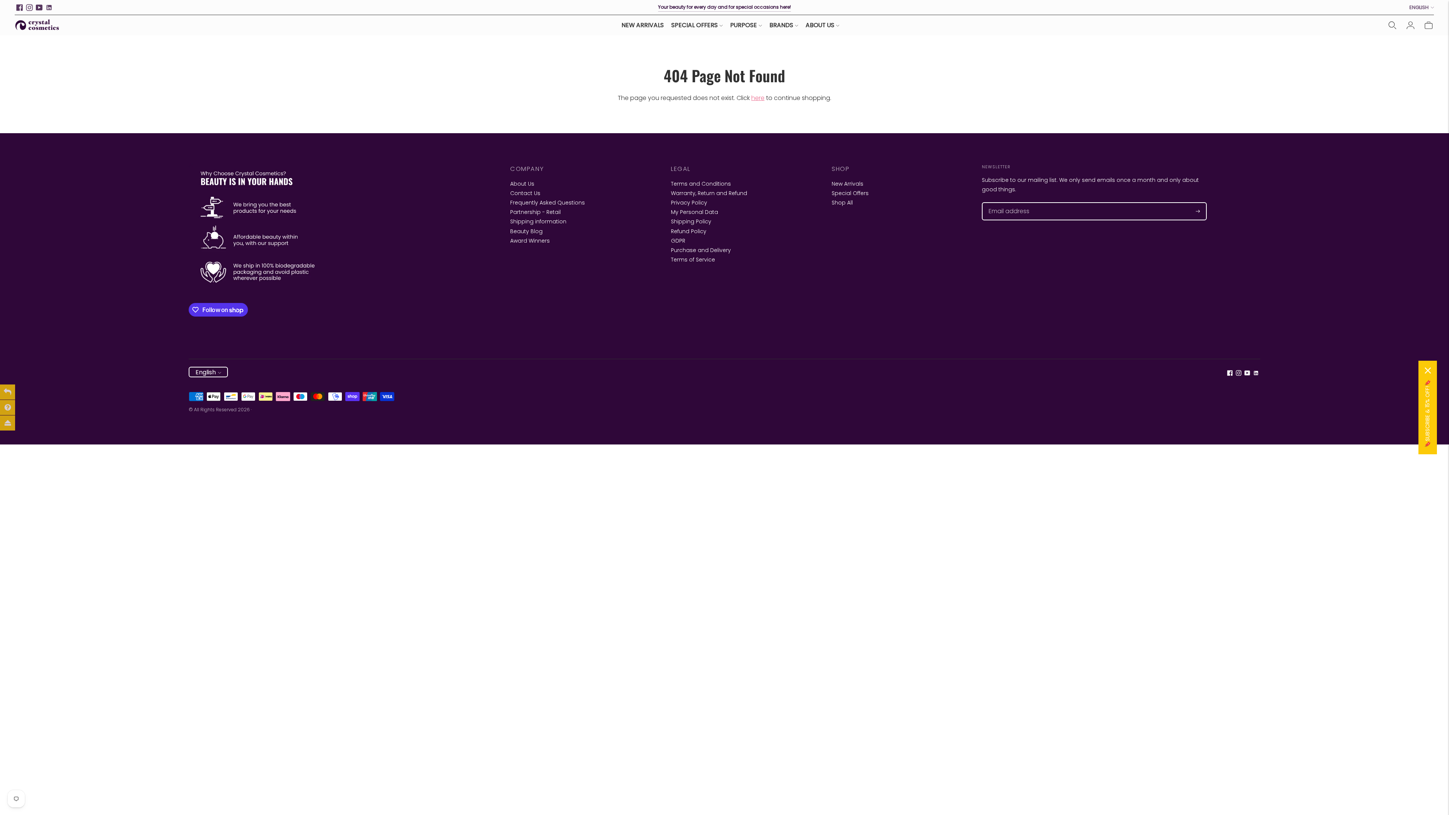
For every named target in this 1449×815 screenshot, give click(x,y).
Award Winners (530, 240)
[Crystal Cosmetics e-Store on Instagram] (29, 7)
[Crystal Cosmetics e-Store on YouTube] (39, 7)
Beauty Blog (526, 231)
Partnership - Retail (535, 212)
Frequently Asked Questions (547, 202)
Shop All (842, 202)
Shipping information (538, 221)
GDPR (678, 240)
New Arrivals (847, 184)
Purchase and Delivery (701, 250)
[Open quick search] (1392, 25)
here (757, 98)
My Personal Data (694, 212)
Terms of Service (693, 259)
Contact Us (525, 193)
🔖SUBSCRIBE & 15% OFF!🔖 (1427, 413)
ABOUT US (820, 25)
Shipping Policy (691, 221)
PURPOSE (743, 25)
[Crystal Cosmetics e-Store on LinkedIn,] (49, 7)
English (1419, 7)
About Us (522, 184)
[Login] (1410, 25)
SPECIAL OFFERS (694, 25)
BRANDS (781, 25)
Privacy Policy (689, 202)
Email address (1005, 202)
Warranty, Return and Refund (709, 193)
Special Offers (850, 193)
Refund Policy (688, 231)
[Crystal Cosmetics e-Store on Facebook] (19, 7)
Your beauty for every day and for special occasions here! (724, 7)
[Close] (1428, 371)
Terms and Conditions (701, 184)
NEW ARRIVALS (642, 25)
